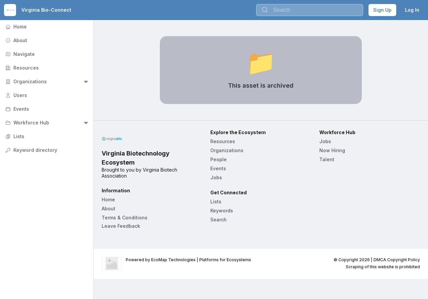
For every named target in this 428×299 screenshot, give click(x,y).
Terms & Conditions (124, 217)
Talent (326, 159)
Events (16, 109)
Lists (14, 136)
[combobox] (309, 10)
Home (15, 26)
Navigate (19, 54)
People (218, 159)
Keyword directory (30, 150)
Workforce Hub (26, 122)
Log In (412, 10)
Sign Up (382, 10)
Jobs (216, 177)
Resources (21, 68)
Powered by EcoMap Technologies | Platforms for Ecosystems (188, 259)
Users (15, 95)
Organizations (25, 81)
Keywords (221, 210)
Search (218, 219)
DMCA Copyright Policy (396, 259)
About (15, 40)
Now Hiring (332, 150)
